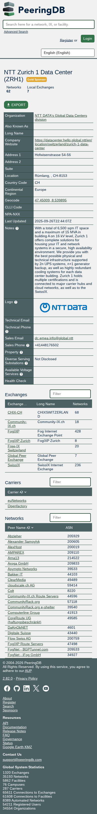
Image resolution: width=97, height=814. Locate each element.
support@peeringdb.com (22, 760)
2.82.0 (8, 678)
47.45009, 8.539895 (51, 200)
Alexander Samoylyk (24, 541)
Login (87, 38)
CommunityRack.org (24, 602)
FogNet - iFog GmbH (24, 655)
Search (8, 706)
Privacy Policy (27, 678)
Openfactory (17, 506)
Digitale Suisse (19, 633)
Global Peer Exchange (17, 458)
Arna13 (13, 558)
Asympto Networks (22, 569)
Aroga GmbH (18, 563)
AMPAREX (16, 552)
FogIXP (13, 431)
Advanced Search (16, 32)
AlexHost (15, 547)
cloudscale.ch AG (21, 585)
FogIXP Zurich (19, 441)
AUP (28, 671)
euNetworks (17, 501)
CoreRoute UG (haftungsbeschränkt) (24, 620)
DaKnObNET (18, 627)
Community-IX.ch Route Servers (33, 596)
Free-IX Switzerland (17, 448)
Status (8, 743)
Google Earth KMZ (17, 747)
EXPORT (16, 105)
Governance (12, 739)
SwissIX (14, 465)
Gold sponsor (36, 79)
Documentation (15, 727)
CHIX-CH (15, 412)
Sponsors (10, 710)
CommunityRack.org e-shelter (31, 607)
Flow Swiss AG (19, 638)
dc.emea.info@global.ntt (54, 338)
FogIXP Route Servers (25, 644)
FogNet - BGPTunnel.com (28, 649)
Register (66, 40)
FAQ (6, 735)
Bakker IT (15, 574)
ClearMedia (17, 580)
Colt (11, 591)
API (5, 723)
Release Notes (14, 731)
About (7, 698)
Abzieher (15, 536)
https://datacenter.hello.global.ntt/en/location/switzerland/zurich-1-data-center (63, 144)
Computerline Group (24, 613)
